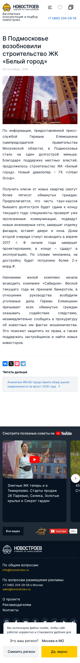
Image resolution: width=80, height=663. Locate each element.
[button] (75, 478)
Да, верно (59, 651)
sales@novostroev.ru (17, 589)
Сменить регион (21, 651)
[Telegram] (23, 363)
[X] (11, 363)
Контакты (11, 610)
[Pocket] (17, 363)
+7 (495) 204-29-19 (62, 18)
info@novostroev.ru (16, 570)
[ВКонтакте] (5, 363)
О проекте (11, 599)
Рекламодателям (17, 605)
